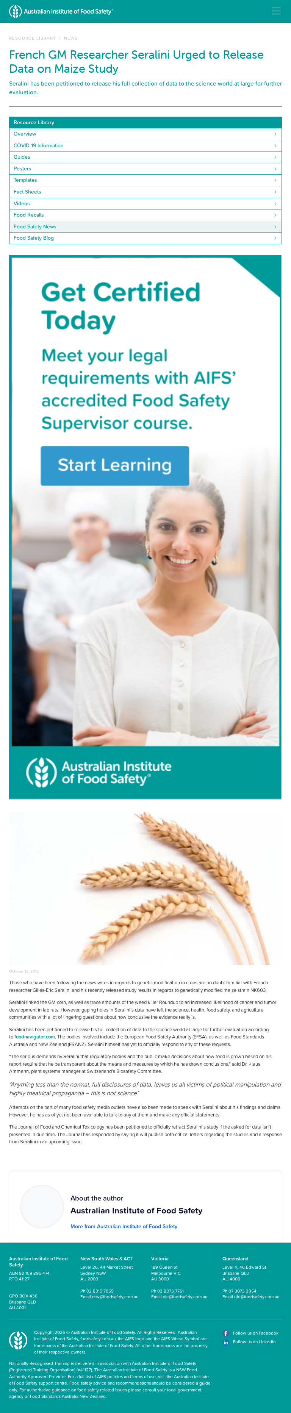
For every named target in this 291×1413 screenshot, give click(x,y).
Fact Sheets (27, 191)
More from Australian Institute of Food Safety (123, 1226)
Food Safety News (35, 226)
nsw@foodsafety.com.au (115, 1296)
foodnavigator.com (34, 1036)
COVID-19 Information (39, 145)
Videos (22, 203)
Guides (22, 157)
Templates (25, 180)
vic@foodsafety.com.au (185, 1296)
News (71, 38)
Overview (25, 133)
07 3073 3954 (242, 1291)
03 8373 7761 (170, 1291)
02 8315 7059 (100, 1291)
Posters (22, 168)
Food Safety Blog (34, 238)
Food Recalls (29, 215)
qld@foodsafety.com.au (256, 1296)
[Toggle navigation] (276, 11)
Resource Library (32, 38)
